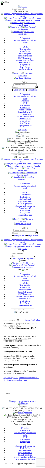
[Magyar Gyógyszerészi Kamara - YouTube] (22, 20)
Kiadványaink (25, 105)
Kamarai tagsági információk (25, 96)
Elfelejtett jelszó (20, 90)
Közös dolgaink (25, 110)
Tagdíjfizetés (25, 123)
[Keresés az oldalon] (22, 11)
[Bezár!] (22, 4)
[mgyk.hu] (22, 6)
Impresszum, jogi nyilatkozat (25, 457)
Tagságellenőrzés (25, 125)
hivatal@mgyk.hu (25, 413)
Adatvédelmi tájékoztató (25, 459)
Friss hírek (25, 101)
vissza (8, 394)
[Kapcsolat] (23, 404)
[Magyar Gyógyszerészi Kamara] (22, 401)
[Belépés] (37, 87)
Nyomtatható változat (33, 320)
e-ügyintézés (25, 121)
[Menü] (22, 136)
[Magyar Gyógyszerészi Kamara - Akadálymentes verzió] (22, 16)
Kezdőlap (25, 428)
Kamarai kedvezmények (25, 116)
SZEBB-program (25, 114)
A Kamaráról (25, 94)
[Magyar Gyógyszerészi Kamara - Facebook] (22, 18)
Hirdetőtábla (25, 107)
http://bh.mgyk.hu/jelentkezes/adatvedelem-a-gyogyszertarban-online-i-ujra (21, 379)
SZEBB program (25, 455)
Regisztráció (33, 90)
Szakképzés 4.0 (25, 119)
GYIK (25, 103)
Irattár (25, 98)
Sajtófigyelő (25, 442)
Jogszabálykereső (25, 112)
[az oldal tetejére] (22, 132)
